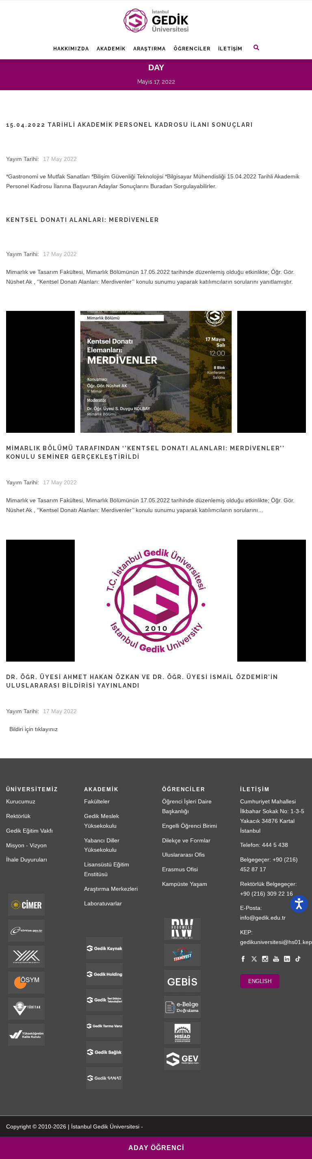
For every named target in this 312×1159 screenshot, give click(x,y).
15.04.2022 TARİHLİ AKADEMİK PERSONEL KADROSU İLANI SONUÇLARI (129, 125)
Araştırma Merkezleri (111, 889)
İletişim (230, 49)
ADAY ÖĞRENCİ (156, 1147)
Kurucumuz (20, 801)
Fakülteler (97, 801)
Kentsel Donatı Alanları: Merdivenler (82, 220)
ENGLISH (259, 981)
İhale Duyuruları (26, 859)
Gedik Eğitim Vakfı (29, 830)
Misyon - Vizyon (26, 845)
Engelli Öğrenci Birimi (189, 826)
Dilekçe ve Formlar (186, 840)
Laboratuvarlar (103, 903)
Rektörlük (18, 816)
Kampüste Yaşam (184, 884)
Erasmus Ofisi (180, 869)
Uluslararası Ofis (183, 854)
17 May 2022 (60, 159)
